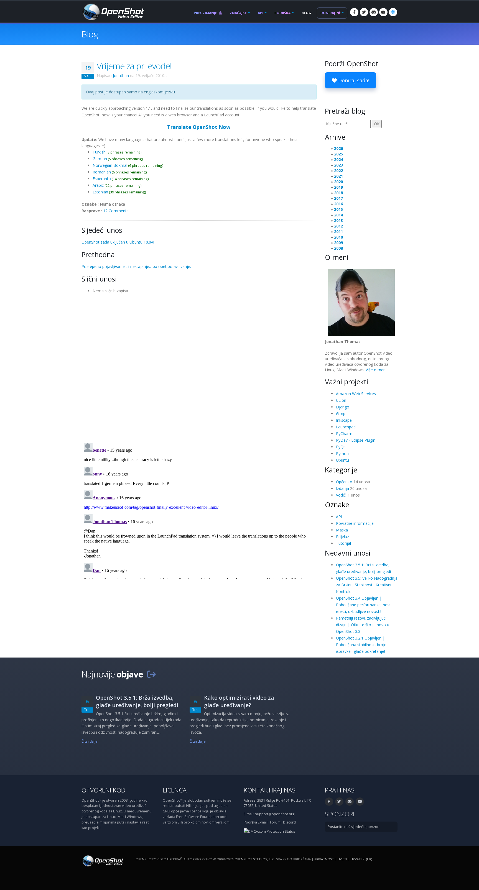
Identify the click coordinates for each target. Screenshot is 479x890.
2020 (338, 181)
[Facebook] (354, 12)
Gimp (340, 413)
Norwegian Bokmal (110, 165)
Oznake (337, 504)
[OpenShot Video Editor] (112, 11)
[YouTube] (383, 12)
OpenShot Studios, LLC (254, 859)
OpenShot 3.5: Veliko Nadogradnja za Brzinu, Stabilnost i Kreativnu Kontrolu (367, 585)
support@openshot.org (274, 814)
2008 (338, 248)
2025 (338, 154)
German (100, 158)
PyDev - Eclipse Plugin (355, 440)
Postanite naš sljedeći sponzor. (353, 826)
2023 (338, 165)
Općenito (344, 481)
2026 (338, 148)
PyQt (340, 446)
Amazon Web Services (356, 393)
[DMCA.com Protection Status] (269, 831)
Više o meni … (378, 369)
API (260, 13)
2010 (338, 237)
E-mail (262, 822)
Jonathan (121, 75)
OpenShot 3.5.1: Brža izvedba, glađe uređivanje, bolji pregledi (137, 701)
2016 (338, 203)
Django (342, 407)
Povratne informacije (355, 523)
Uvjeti (342, 859)
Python (342, 453)
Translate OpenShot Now (199, 127)
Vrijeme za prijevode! (134, 66)
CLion (341, 400)
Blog (306, 13)
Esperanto (102, 178)
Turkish (99, 152)
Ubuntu (342, 460)
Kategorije (341, 469)
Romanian (102, 172)
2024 (338, 159)
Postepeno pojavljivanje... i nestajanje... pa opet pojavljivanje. (136, 266)
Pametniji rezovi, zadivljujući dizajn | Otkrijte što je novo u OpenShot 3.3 (362, 624)
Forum (275, 822)
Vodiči (341, 495)
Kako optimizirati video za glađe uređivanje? (239, 701)
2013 (338, 220)
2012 (338, 226)
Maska (342, 530)
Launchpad (346, 426)
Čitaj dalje (89, 741)
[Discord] (374, 12)
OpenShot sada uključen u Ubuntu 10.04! (117, 242)
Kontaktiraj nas (269, 790)
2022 (338, 170)
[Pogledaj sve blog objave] (151, 674)
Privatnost (324, 859)
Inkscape (344, 420)
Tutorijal (343, 543)
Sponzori (339, 814)
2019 (338, 187)
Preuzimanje (206, 13)
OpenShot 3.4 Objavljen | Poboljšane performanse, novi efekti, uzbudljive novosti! (363, 604)
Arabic (98, 185)
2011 (338, 231)
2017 (338, 198)
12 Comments (116, 210)
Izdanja (342, 488)
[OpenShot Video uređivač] (102, 860)
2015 (338, 209)
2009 (338, 242)
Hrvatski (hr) (361, 859)
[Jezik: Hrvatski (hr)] (393, 12)
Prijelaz (342, 536)
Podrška (282, 13)
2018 (338, 192)
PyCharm (344, 433)
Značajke (238, 13)
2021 (338, 176)
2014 (338, 215)
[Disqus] (199, 366)
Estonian (100, 192)
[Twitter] (364, 12)
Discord (289, 822)
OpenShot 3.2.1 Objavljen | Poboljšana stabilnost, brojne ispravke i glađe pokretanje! (362, 644)
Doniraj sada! (353, 80)
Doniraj (328, 13)
